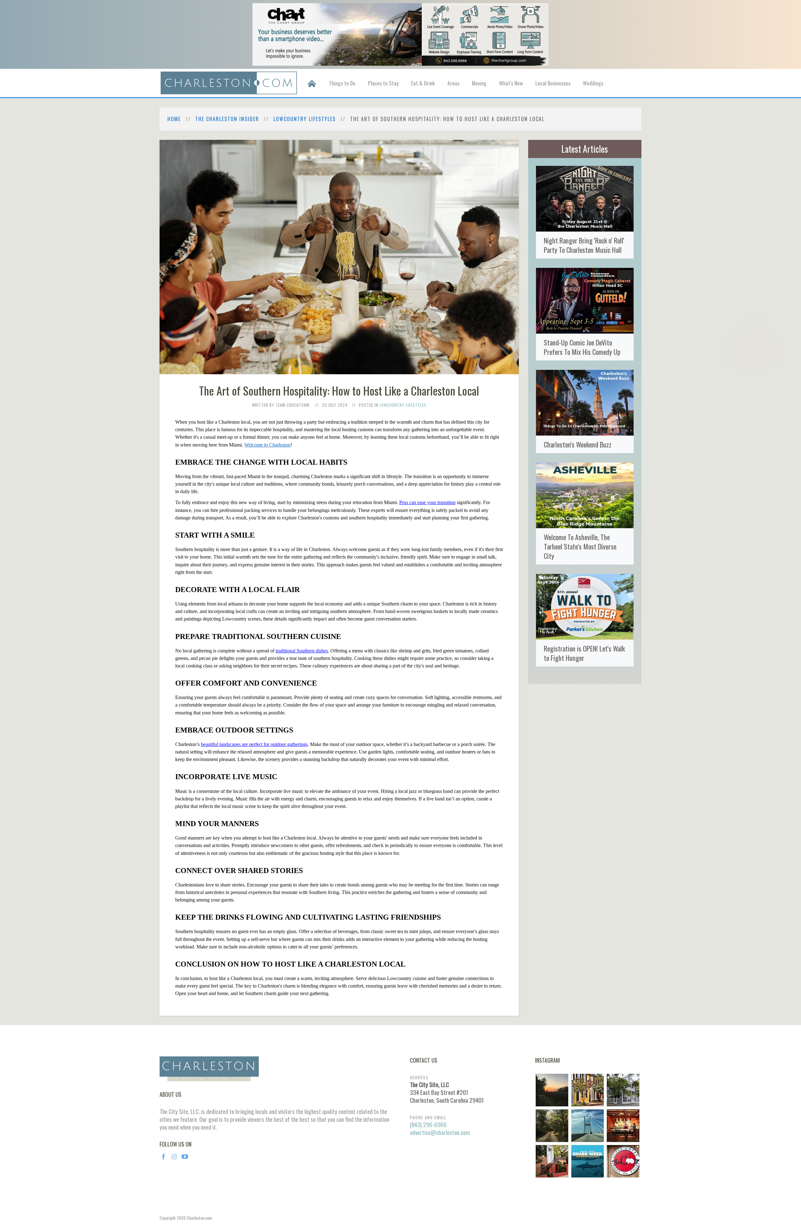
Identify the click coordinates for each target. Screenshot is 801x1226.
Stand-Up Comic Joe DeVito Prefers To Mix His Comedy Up (582, 347)
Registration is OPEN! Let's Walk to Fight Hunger (584, 653)
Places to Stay (383, 83)
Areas (453, 83)
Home (174, 119)
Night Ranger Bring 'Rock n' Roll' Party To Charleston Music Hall (584, 245)
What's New (511, 83)
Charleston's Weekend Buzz (577, 444)
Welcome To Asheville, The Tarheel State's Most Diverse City (580, 546)
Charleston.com (199, 1217)
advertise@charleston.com (440, 1132)
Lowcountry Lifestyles (304, 119)
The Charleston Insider (227, 119)
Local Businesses (552, 83)
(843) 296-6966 (428, 1124)
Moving (479, 83)
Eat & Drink (423, 83)
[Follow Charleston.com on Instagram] (587, 1125)
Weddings (593, 83)
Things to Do (342, 83)
